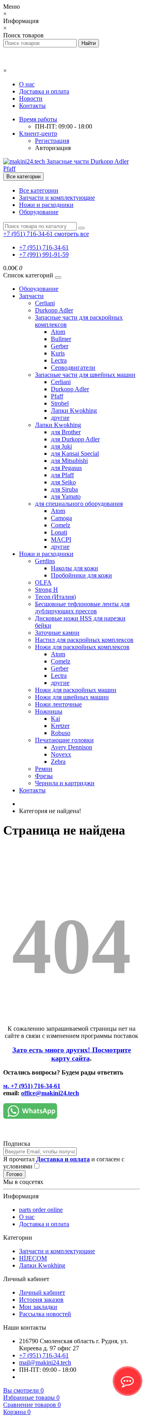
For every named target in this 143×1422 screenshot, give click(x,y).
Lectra (59, 360)
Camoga (61, 518)
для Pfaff (62, 475)
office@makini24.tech (50, 1093)
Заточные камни (57, 632)
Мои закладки (38, 1306)
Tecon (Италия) (55, 596)
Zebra (58, 761)
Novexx (61, 754)
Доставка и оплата (44, 91)
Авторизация (53, 147)
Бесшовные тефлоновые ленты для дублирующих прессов (82, 607)
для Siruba (64, 489)
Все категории (38, 190)
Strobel (60, 403)
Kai (55, 718)
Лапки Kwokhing (74, 410)
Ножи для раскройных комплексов (82, 647)
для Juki (61, 446)
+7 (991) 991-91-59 (44, 254)
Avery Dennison (71, 747)
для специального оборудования (79, 503)
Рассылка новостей (45, 1314)
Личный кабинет (42, 1292)
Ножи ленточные (58, 704)
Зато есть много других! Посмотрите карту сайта (71, 1054)
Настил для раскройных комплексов (84, 639)
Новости (31, 98)
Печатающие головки (64, 740)
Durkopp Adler (54, 310)
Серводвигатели (73, 367)
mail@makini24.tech (45, 1362)
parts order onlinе (41, 1209)
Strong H (46, 589)
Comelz (60, 525)
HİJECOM (33, 1258)
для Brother (66, 432)
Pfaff (57, 396)
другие (60, 417)
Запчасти (31, 296)
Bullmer (61, 339)
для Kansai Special (75, 453)
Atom (58, 331)
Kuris (58, 353)
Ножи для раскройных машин (75, 690)
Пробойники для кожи (81, 575)
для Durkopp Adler (75, 439)
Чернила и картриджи (65, 783)
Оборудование (38, 212)
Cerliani (45, 303)
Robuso (60, 733)
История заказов (41, 1299)
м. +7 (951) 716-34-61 (31, 1086)
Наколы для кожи (74, 568)
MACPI (61, 539)
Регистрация (52, 140)
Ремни (43, 768)
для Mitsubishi (69, 460)
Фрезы (44, 775)
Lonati (59, 532)
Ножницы (48, 711)
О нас (27, 84)
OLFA (43, 582)
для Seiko (63, 482)
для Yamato (66, 496)
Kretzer (60, 725)
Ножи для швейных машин (72, 697)
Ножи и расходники (46, 204)
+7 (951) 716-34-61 (44, 247)
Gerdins (45, 561)
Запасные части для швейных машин (85, 374)
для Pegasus (66, 467)
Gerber (59, 346)
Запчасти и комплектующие (57, 197)
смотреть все (71, 233)
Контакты (32, 105)
